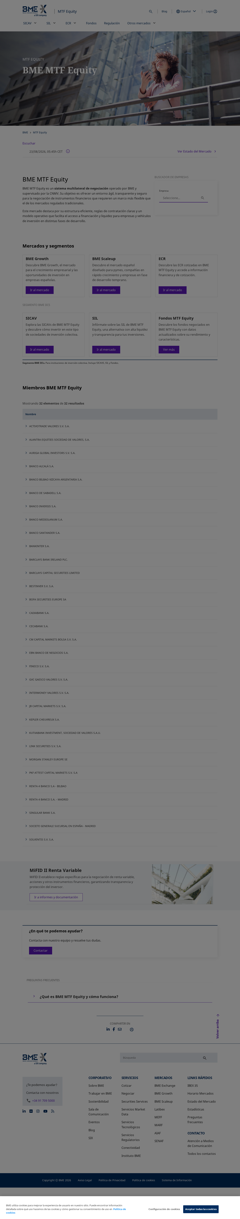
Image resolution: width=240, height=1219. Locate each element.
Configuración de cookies (164, 1209)
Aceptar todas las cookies (201, 1209)
